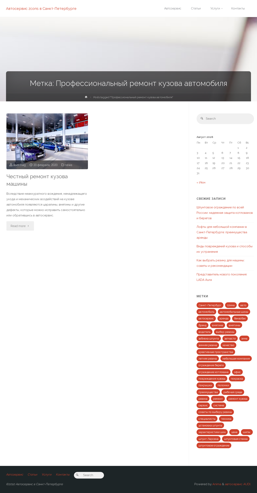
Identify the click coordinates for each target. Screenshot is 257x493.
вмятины (234, 325)
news (68, 165)
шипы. (247, 432)
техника (226, 418)
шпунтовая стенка (236, 438)
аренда (223, 318)
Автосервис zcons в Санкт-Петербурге (41, 8)
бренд (202, 325)
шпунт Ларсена (208, 438)
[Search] (202, 118)
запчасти (230, 338)
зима (244, 338)
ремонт (218, 398)
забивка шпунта (209, 338)
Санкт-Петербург (210, 305)
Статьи (32, 474)
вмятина (217, 325)
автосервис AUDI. (238, 484)
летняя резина (208, 358)
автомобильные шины (234, 311)
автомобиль (206, 311)
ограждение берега (211, 365)
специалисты (207, 418)
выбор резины (225, 331)
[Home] (86, 98)
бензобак (240, 318)
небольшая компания (236, 358)
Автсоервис (14, 474)
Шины (231, 305)
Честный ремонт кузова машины (37, 180)
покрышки (205, 385)
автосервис (206, 318)
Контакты (62, 474)
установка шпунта (210, 425)
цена (234, 432)
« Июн (201, 182)
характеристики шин (212, 432)
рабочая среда (232, 392)
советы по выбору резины (215, 412)
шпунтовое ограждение (214, 445)
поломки (223, 385)
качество (228, 345)
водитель (204, 331)
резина (203, 398)
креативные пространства (216, 351)
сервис (203, 405)
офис (237, 372)
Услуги (46, 474)
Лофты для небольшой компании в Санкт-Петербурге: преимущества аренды (222, 232)
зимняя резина (208, 345)
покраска (237, 378)
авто (243, 305)
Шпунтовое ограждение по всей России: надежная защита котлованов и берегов (225, 213)
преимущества (208, 392)
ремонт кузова (237, 398)
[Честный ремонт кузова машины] (47, 141)
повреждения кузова (212, 378)
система (218, 405)
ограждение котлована (213, 372)
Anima (216, 484)
